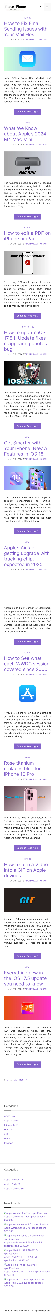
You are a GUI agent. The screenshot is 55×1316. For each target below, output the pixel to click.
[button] (40, 7)
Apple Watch (11, 1120)
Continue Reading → (27, 111)
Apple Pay (9, 1116)
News (27, 123)
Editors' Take (11, 1125)
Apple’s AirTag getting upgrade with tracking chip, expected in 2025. (27, 556)
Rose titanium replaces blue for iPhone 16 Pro (22, 768)
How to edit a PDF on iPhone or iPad (27, 235)
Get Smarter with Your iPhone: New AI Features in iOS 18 (26, 448)
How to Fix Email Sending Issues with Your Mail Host (26, 28)
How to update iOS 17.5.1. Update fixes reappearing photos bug (25, 341)
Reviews (8, 1143)
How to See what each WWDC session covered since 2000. (26, 663)
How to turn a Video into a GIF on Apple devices (26, 870)
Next (23, 1079)
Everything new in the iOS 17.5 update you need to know (25, 978)
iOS (32, 327)
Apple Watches (14, 1188)
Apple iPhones (13, 1179)
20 (16, 1079)
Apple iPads (12, 1184)
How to (27, 18)
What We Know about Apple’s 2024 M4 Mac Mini (25, 133)
